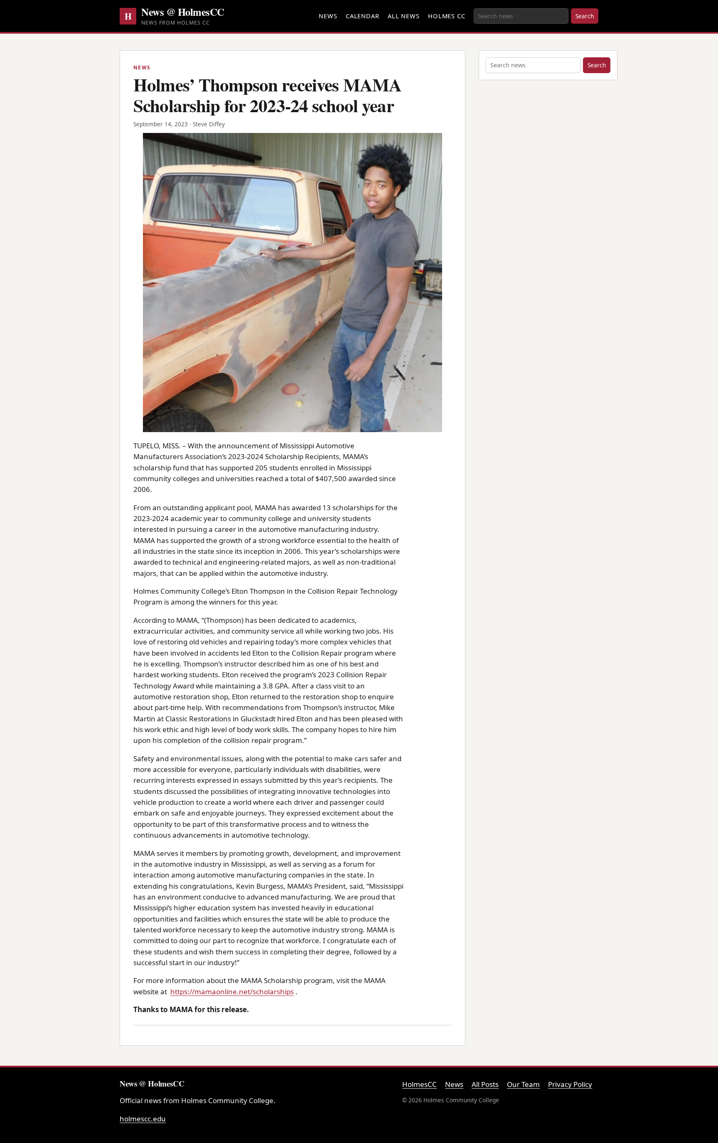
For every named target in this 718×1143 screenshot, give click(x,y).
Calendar (362, 16)
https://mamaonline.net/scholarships (232, 991)
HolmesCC (419, 1084)
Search (584, 16)
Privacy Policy (570, 1084)
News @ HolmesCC (182, 11)
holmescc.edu (143, 1118)
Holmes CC (446, 16)
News (328, 16)
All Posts (485, 1084)
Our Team (523, 1084)
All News (404, 16)
